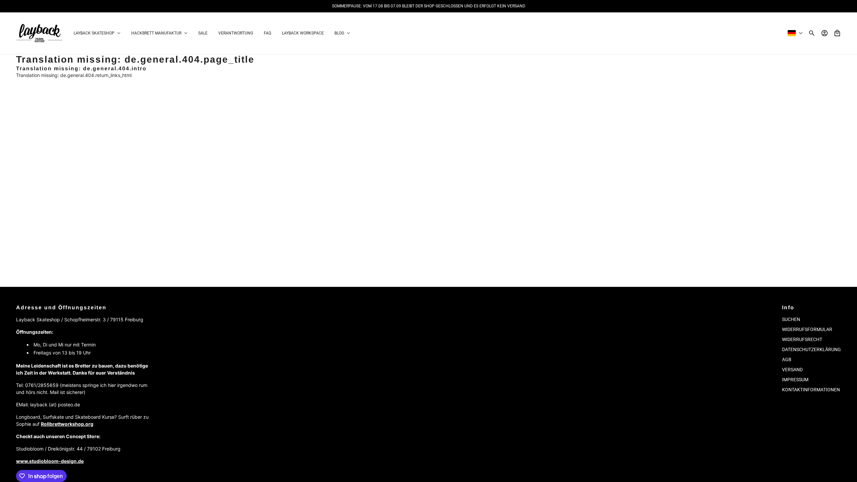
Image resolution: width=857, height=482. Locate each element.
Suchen (791, 319)
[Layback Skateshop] (39, 33)
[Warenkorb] (837, 33)
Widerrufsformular (807, 329)
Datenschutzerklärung (811, 349)
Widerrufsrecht (802, 339)
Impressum (795, 379)
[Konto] (824, 33)
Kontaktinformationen (811, 389)
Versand (792, 369)
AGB (786, 359)
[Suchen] (811, 33)
